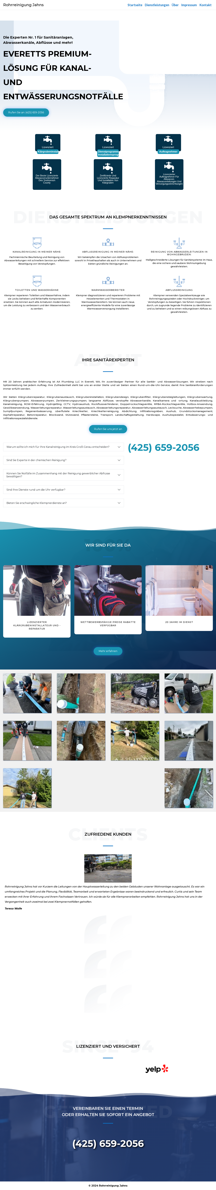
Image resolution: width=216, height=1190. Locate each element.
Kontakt (205, 5)
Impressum (189, 5)
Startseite (135, 5)
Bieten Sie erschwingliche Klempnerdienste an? (36, 503)
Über (175, 5)
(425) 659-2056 (163, 447)
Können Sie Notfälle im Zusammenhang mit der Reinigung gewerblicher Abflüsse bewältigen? (58, 475)
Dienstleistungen (157, 5)
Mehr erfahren (108, 651)
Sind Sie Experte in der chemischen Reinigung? (36, 460)
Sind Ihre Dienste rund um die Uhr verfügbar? (35, 489)
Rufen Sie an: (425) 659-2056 (26, 112)
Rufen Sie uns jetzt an (108, 429)
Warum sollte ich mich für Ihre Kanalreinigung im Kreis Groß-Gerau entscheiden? (57, 446)
